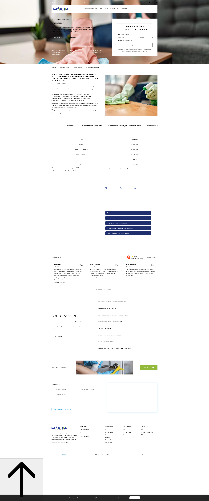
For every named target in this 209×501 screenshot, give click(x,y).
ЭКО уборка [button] (71, 126)
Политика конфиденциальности (149, 454)
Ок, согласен (135, 497)
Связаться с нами (75, 404)
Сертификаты (109, 432)
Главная (54, 67)
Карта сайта (108, 442)
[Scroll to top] (21, 479)
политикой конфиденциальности (138, 51)
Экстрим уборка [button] (153, 126)
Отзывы (107, 437)
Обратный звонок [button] (84, 429)
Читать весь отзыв (59, 282)
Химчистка (126, 434)
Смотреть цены (58, 37)
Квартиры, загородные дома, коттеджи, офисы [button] (125, 126)
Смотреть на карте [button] (84, 436)
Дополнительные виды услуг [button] (91, 126)
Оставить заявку (148, 367)
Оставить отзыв (151, 257)
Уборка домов (127, 432)
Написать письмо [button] (84, 432)
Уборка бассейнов (146, 434)
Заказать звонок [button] (148, 8)
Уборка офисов (145, 429)
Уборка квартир (77, 67)
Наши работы (114, 9)
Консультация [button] (72, 37)
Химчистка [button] (57, 126)
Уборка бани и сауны (147, 432)
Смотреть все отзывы (103, 290)
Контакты (124, 9)
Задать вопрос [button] (59, 336)
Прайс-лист (104, 9)
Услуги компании (90, 9)
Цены (106, 429)
